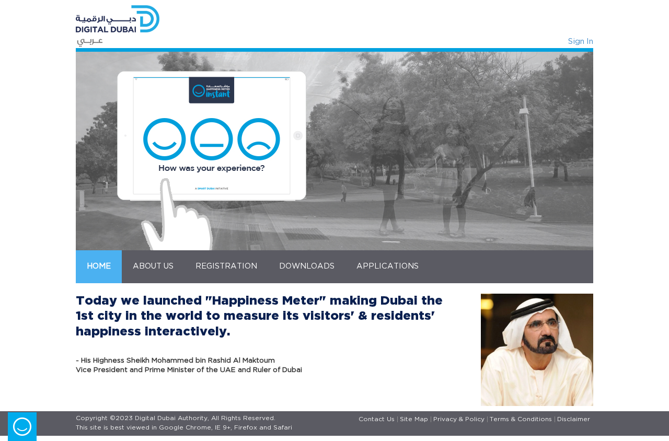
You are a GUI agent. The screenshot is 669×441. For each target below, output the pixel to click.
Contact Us (377, 419)
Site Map (414, 419)
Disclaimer (573, 419)
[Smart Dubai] (201, 18)
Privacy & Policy (459, 419)
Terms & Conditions (521, 419)
